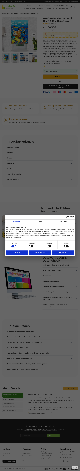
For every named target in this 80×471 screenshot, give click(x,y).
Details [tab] (40, 221)
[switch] (31, 246)
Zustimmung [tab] (16, 221)
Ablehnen (17, 252)
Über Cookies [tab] (63, 221)
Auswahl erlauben (40, 252)
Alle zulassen (62, 252)
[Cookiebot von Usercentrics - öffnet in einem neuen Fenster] (67, 217)
